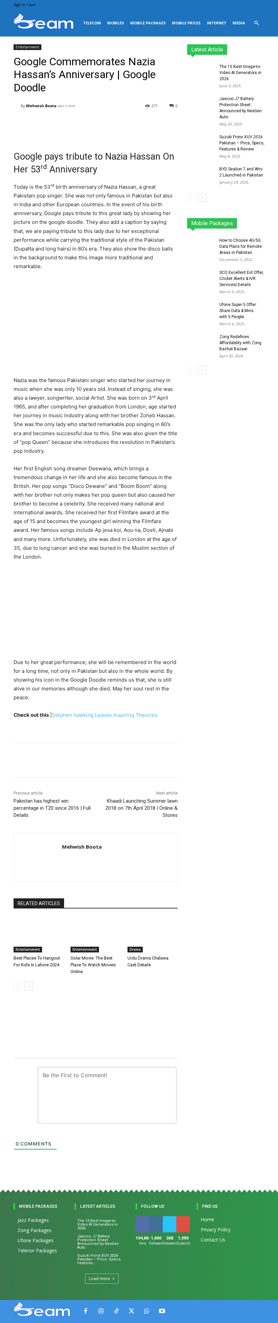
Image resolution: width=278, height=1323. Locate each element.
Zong (259, 220)
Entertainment (27, 47)
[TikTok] (116, 1311)
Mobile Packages (148, 22)
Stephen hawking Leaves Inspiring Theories (104, 715)
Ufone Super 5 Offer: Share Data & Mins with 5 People (238, 310)
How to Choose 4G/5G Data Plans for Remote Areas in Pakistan (240, 246)
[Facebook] (85, 1311)
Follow (157, 1218)
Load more (99, 1278)
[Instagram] (100, 1311)
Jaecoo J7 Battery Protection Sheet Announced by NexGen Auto (98, 1242)
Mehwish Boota (41, 105)
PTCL (259, 225)
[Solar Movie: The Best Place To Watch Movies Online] (96, 934)
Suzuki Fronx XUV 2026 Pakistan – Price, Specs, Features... (99, 1259)
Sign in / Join (25, 4)
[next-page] (28, 986)
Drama (135, 949)
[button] (256, 23)
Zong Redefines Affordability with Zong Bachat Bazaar (240, 342)
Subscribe (186, 1218)
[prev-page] (18, 986)
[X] (131, 1311)
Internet (216, 22)
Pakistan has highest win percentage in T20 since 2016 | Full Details (52, 808)
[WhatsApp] (146, 1311)
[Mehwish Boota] (17, 105)
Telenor (239, 220)
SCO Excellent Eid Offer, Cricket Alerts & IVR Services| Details (241, 278)
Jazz (218, 220)
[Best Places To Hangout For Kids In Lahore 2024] (39, 934)
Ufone (240, 225)
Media (239, 22)
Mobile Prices (186, 22)
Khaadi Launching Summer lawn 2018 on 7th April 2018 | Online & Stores (141, 808)
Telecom (92, 22)
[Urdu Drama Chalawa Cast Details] (152, 934)
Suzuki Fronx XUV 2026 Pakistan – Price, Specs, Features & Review (241, 143)
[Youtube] (162, 1311)
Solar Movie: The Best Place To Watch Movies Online (93, 964)
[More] (177, 760)
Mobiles (115, 22)
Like (142, 1218)
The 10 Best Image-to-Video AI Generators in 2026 (240, 72)
